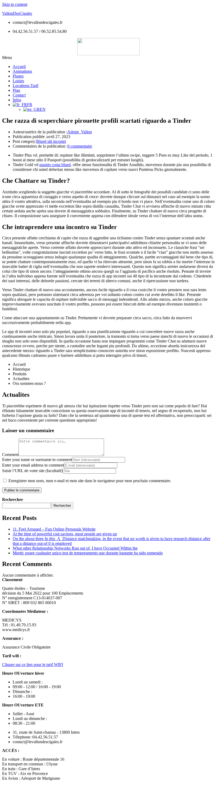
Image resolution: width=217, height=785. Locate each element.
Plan (16, 90)
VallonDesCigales (17, 13)
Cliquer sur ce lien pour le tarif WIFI (32, 664)
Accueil (19, 66)
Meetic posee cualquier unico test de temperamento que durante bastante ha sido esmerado (88, 553)
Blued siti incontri (51, 141)
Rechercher (12, 499)
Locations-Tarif (25, 85)
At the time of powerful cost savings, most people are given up (65, 534)
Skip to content (14, 4)
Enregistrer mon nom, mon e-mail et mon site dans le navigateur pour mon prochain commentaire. (89, 480)
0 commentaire (79, 146)
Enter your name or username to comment (37, 459)
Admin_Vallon (79, 132)
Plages (18, 76)
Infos (17, 100)
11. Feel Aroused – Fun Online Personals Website (54, 529)
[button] (108, 57)
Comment (10, 454)
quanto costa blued (55, 164)
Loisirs (18, 81)
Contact (19, 95)
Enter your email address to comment (33, 465)
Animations (22, 71)
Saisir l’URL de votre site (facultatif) (32, 470)
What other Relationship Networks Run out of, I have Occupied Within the (75, 548)
